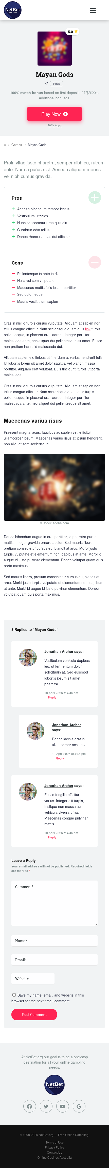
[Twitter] (46, 1106)
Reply (52, 697)
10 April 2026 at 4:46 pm (61, 693)
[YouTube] (62, 1106)
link (87, 328)
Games (16, 144)
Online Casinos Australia (55, 1157)
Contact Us (54, 1152)
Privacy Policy (54, 1147)
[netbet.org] (13, 10)
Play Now (51, 113)
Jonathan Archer (66, 724)
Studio (56, 83)
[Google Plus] (79, 1106)
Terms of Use (55, 1142)
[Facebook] (29, 1106)
